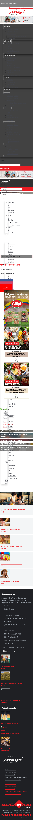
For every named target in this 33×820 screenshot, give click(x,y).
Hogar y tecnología (13, 51)
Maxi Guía (6, 89)
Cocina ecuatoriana (13, 68)
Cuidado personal (12, 31)
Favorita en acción (13, 82)
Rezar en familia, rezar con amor (10, 723)
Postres (9, 63)
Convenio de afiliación (10, 775)
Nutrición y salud (12, 29)
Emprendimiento (12, 87)
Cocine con (10, 72)
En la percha (11, 105)
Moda (8, 46)
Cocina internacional (13, 70)
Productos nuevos (13, 43)
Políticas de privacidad (10, 772)
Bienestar (6, 27)
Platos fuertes (11, 60)
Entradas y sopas (12, 58)
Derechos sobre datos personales (13, 780)
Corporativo (11, 85)
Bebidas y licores (12, 65)
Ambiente (10, 80)
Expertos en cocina (13, 75)
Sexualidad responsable (18, 36)
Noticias (6, 77)
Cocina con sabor (9, 56)
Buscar (2, 160)
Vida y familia (11, 34)
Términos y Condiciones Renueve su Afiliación (16, 777)
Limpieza (10, 120)
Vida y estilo (7, 41)
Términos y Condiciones (10, 770)
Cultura (9, 48)
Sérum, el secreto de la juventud (10, 733)
